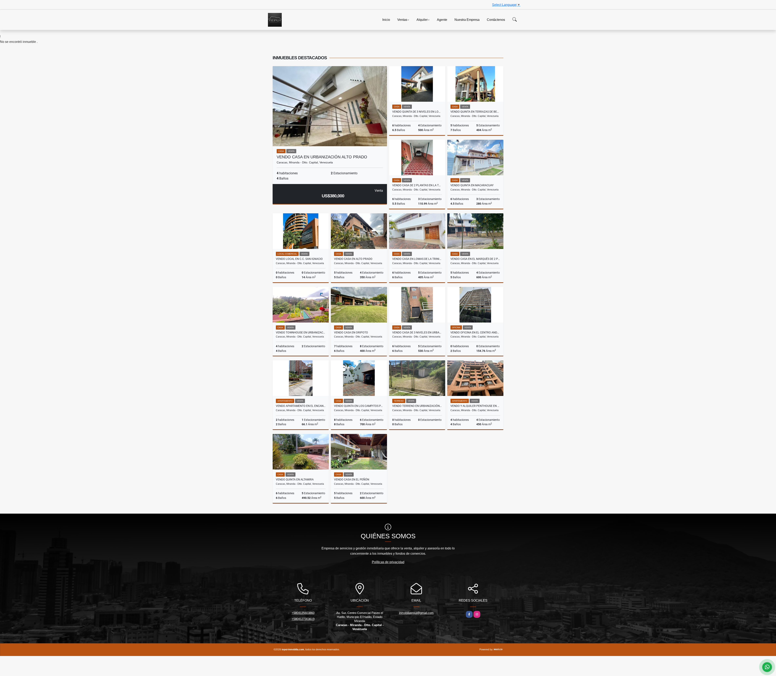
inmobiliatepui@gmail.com (416, 613)
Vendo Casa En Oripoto (351, 332)
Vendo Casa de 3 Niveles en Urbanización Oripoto (417, 332)
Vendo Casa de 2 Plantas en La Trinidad (417, 185)
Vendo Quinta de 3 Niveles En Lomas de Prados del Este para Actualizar (417, 111)
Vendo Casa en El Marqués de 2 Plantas (475, 258)
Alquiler (422, 19)
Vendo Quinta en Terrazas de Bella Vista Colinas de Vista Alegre (475, 111)
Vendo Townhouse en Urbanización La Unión (301, 332)
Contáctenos (496, 19)
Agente (442, 19)
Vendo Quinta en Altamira (295, 479)
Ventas (402, 19)
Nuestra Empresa (467, 19)
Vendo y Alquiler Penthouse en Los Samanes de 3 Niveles (475, 405)
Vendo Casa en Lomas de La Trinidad (417, 258)
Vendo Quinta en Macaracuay (471, 185)
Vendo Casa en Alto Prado (353, 258)
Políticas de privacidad (388, 562)
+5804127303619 (303, 619)
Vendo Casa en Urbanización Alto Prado (322, 157)
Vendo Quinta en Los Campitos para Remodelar (359, 405)
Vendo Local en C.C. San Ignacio (299, 258)
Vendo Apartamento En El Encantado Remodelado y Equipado (301, 405)
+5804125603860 (303, 613)
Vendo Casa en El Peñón (351, 479)
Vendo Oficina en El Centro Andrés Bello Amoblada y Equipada (475, 332)
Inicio (386, 19)
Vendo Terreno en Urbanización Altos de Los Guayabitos (417, 405)
